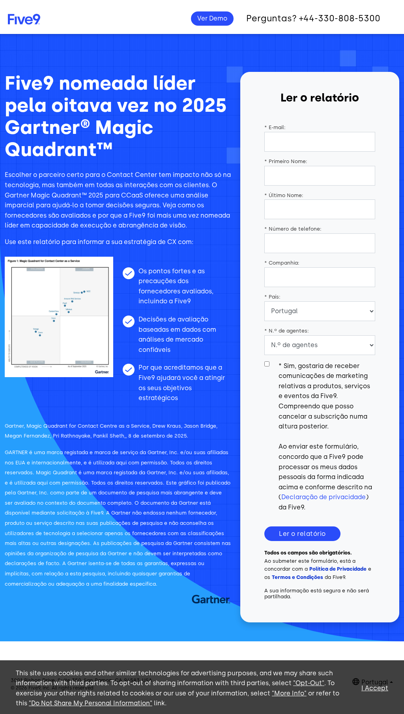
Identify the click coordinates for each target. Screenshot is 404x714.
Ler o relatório (302, 533)
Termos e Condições (297, 577)
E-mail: (275, 127)
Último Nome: (283, 195)
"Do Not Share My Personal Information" (90, 703)
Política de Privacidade (338, 569)
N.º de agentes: (286, 331)
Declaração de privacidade (323, 497)
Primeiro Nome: (285, 161)
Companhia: (281, 263)
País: (272, 297)
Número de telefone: (293, 229)
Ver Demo (212, 18)
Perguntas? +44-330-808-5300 (313, 18)
